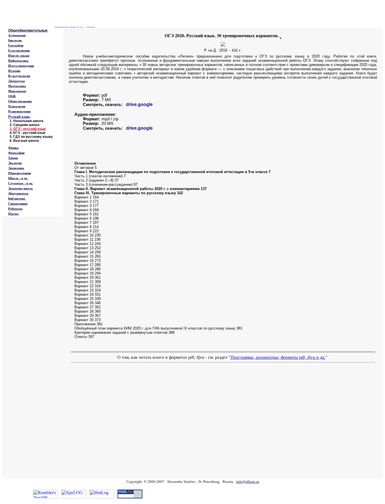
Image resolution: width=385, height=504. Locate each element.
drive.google (139, 104)
